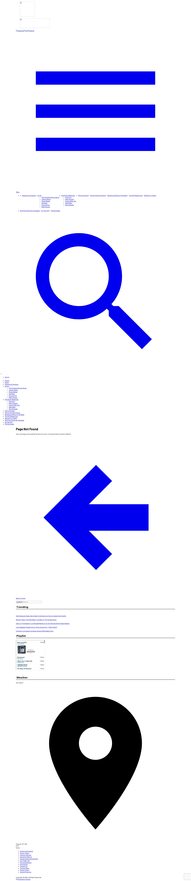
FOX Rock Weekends (68, 195)
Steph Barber (45, 201)
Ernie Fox (68, 197)
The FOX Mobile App (135, 195)
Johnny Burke (46, 199)
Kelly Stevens (69, 199)
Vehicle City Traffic (150, 195)
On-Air (40, 195)
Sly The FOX (45, 211)
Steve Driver (45, 205)
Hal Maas (44, 203)
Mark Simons (45, 207)
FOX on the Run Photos (97, 195)
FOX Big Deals (55, 211)
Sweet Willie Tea (70, 201)
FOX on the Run (83, 195)
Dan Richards (69, 205)
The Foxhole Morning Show (50, 197)
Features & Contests (29, 195)
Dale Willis (68, 203)
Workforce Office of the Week (117, 195)
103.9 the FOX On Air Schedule (29, 211)
